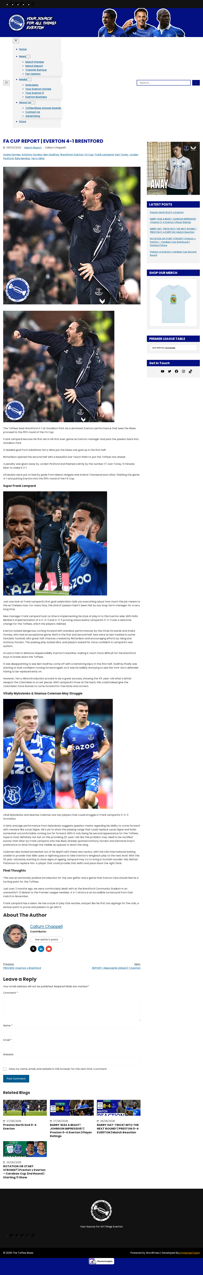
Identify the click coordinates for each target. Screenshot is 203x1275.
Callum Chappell (46, 926)
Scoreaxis (170, 347)
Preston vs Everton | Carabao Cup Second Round (173, 253)
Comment (10, 993)
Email (7, 1040)
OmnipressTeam (189, 1253)
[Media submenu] (29, 79)
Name (8, 1025)
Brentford (66, 154)
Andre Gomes (11, 154)
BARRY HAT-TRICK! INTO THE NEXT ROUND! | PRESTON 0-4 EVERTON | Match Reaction (118, 1128)
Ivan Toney (121, 154)
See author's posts (46, 939)
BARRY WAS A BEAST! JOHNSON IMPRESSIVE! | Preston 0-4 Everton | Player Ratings (71, 1130)
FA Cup (89, 154)
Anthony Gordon (32, 154)
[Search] (196, 83)
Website (8, 1054)
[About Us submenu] (33, 102)
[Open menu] (6, 82)
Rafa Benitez (22, 158)
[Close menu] (16, 40)
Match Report (33, 147)
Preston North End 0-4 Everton (19, 1127)
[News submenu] (28, 56)
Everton (78, 154)
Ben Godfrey (51, 154)
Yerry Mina (37, 158)
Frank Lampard (104, 154)
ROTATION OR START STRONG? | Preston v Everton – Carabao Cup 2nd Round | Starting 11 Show (24, 1171)
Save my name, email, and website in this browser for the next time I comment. (58, 1069)
